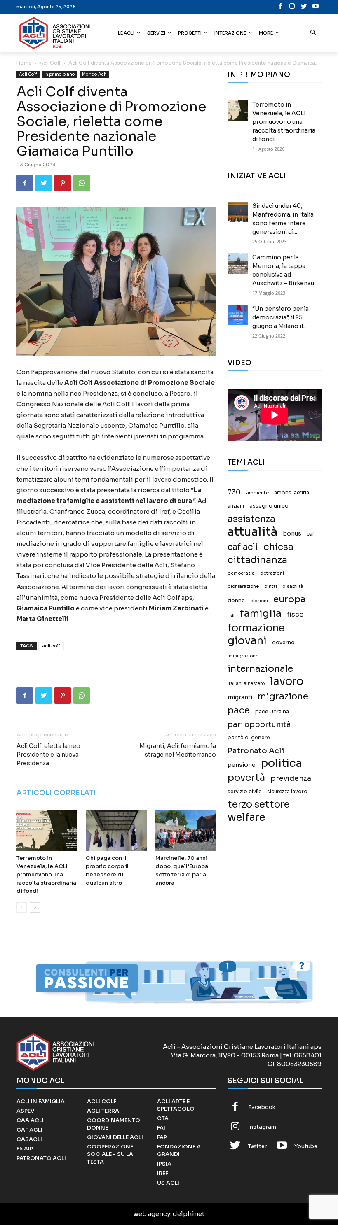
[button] (313, 33)
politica (281, 763)
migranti (240, 697)
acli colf (51, 646)
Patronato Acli (256, 750)
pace (239, 710)
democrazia (241, 573)
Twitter (257, 1146)
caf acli (243, 547)
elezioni (259, 600)
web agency (152, 1214)
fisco (295, 614)
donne (236, 600)
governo (283, 642)
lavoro (286, 681)
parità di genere (249, 737)
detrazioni (272, 573)
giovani (247, 640)
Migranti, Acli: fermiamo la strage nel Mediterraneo (177, 750)
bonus (292, 533)
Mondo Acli (94, 74)
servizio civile (245, 791)
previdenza (290, 778)
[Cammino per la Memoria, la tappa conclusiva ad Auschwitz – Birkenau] (238, 263)
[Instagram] (292, 7)
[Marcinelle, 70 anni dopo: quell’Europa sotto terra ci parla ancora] (185, 830)
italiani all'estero (246, 683)
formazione (256, 628)
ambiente (257, 493)
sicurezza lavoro (287, 791)
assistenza (251, 519)
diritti (270, 586)
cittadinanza (257, 560)
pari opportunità (259, 724)
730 (234, 492)
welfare (246, 817)
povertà (246, 777)
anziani (236, 506)
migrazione (283, 696)
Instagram (262, 1126)
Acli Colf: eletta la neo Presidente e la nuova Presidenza (48, 754)
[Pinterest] (62, 183)
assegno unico (269, 506)
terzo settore (259, 804)
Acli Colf (50, 63)
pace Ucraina (272, 711)
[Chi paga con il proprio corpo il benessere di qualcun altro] (116, 830)
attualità (252, 531)
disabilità (292, 586)
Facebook (261, 1107)
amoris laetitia (291, 493)
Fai (231, 615)
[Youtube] (316, 7)
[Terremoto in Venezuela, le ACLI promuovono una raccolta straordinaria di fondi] (46, 830)
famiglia (261, 613)
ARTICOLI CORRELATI (56, 793)
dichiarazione (243, 586)
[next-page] (35, 907)
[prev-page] (21, 907)
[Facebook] (280, 7)
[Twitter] (304, 7)
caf (310, 534)
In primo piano (59, 74)
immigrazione (243, 656)
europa (289, 599)
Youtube (305, 1146)
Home (24, 63)
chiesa (278, 547)
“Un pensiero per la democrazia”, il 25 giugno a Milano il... (280, 317)
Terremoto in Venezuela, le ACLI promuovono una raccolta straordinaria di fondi (46, 874)
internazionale (260, 668)
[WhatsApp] (81, 183)
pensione (242, 765)
